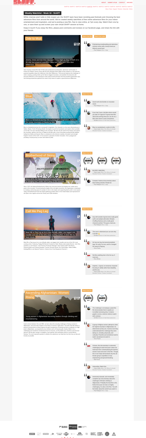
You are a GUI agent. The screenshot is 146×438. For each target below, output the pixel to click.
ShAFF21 (95, 6)
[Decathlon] (46, 434)
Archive (129, 2)
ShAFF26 (124, 6)
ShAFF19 (84, 6)
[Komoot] (73, 434)
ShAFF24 (112, 6)
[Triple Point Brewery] (107, 434)
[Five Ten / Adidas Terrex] (59, 434)
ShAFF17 (72, 6)
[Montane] (73, 427)
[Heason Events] (66, 434)
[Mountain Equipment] (80, 434)
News (110, 9)
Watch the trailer (100, 36)
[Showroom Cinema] (82, 427)
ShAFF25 (118, 6)
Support (115, 9)
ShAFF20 (89, 6)
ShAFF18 (78, 6)
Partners (120, 9)
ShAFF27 (129, 6)
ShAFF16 (66, 6)
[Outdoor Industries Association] (86, 434)
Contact (122, 2)
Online (130, 9)
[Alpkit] (32, 434)
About (103, 2)
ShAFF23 (107, 6)
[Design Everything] (52, 434)
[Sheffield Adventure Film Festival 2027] (24, 2)
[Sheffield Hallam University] (93, 434)
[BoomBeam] (39, 434)
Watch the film (87, 36)
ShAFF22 (101, 6)
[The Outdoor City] (100, 434)
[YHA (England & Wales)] (114, 434)
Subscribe (125, 9)
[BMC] (63, 427)
